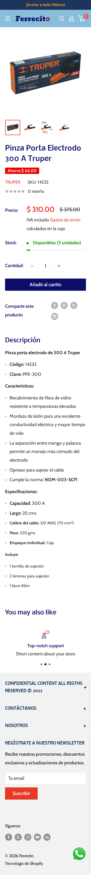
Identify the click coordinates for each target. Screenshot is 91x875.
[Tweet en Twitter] (73, 305)
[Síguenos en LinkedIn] (47, 837)
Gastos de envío (65, 220)
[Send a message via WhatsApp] (79, 854)
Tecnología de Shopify (24, 863)
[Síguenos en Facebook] (8, 837)
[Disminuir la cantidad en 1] (32, 266)
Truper (12, 182)
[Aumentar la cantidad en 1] (59, 266)
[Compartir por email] (54, 316)
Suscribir (21, 793)
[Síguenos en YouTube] (37, 837)
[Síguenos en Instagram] (27, 837)
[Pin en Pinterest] (64, 305)
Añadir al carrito (45, 284)
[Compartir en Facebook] (54, 305)
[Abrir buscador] (61, 18)
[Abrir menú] (7, 19)
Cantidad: (14, 265)
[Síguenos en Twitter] (18, 837)
